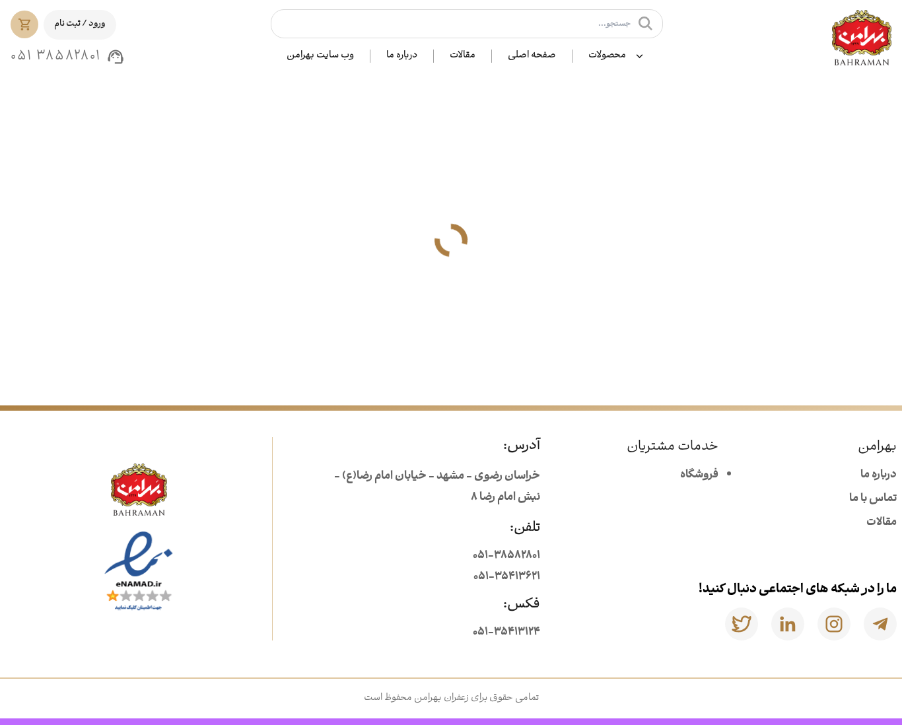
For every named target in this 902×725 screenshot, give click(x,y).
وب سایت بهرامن (320, 56)
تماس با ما (873, 498)
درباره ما (401, 56)
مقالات (462, 56)
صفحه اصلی (532, 56)
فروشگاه (699, 475)
